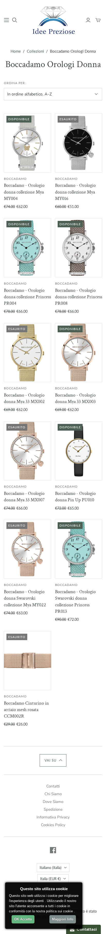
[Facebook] (53, 850)
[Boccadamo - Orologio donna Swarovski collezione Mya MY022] (27, 549)
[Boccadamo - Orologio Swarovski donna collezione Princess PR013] (78, 549)
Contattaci (85, 929)
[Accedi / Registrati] (88, 20)
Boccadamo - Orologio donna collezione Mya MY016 (75, 191)
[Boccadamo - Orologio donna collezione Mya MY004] (27, 142)
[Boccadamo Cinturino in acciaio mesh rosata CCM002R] (27, 660)
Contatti (53, 786)
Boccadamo (15, 179)
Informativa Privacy (53, 817)
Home (16, 51)
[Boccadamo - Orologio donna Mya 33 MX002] (27, 352)
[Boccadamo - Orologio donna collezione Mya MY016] (78, 142)
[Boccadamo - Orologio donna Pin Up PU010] (78, 450)
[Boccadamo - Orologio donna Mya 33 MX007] (27, 450)
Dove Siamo (53, 801)
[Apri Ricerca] (14, 20)
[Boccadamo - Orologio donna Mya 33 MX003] (78, 352)
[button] (53, 760)
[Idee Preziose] (53, 19)
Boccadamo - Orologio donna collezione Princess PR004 (27, 296)
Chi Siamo (53, 793)
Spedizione (53, 809)
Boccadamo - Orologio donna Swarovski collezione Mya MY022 (25, 598)
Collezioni (35, 51)
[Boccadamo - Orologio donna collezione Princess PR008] (78, 247)
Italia (50, 878)
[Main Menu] (6, 20)
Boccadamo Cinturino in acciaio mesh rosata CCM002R (26, 709)
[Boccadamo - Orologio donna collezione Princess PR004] (27, 247)
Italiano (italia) (50, 867)
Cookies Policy (53, 824)
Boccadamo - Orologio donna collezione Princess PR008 (78, 296)
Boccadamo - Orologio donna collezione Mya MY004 (24, 191)
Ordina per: (15, 83)
